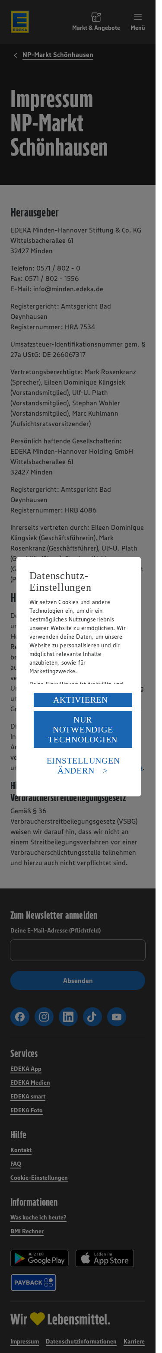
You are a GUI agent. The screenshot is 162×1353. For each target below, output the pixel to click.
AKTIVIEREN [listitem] (80, 699)
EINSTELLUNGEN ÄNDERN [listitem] (83, 765)
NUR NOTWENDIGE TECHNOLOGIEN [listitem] (83, 729)
